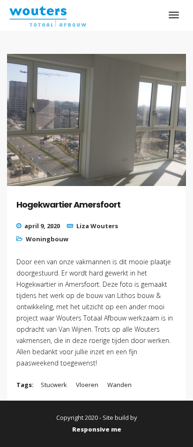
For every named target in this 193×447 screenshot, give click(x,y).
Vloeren (87, 384)
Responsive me (96, 429)
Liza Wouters (97, 226)
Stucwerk (54, 384)
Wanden (119, 384)
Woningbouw (47, 239)
